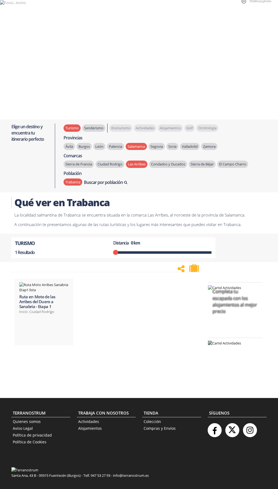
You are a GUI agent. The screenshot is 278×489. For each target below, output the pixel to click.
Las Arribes (137, 164)
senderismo (93, 128)
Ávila (69, 146)
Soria (172, 146)
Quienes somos (27, 421)
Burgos (84, 146)
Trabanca (72, 182)
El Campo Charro (232, 164)
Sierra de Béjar (202, 164)
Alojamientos (90, 428)
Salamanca (136, 146)
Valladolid (190, 146)
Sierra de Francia (78, 164)
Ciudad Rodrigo (109, 164)
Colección (152, 421)
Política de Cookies (29, 441)
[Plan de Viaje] (194, 268)
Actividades (88, 421)
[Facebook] (214, 428)
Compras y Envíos (160, 428)
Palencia (115, 146)
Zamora (209, 146)
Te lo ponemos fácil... (232, 374)
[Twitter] (232, 428)
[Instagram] (250, 428)
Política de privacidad (32, 435)
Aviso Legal (23, 428)
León (99, 146)
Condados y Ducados (168, 164)
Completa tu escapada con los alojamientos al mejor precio (235, 301)
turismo (72, 128)
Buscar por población (103, 182)
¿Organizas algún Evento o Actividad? (232, 350)
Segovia (156, 146)
